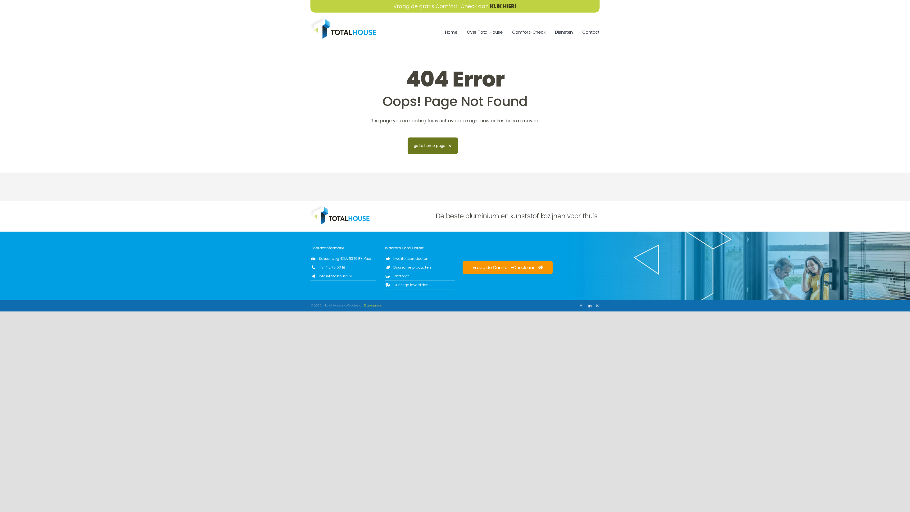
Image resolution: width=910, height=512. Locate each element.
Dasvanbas (373, 305)
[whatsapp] (598, 305)
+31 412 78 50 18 (332, 267)
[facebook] (581, 305)
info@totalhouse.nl (335, 276)
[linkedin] (590, 305)
